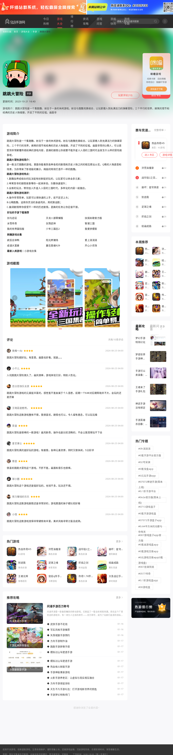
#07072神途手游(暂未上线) (150, 484)
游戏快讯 (113, 21)
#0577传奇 (144, 573)
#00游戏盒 (144, 587)
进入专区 (149, 154)
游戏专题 (127, 21)
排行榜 (72, 21)
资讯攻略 (86, 21)
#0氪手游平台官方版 (149, 455)
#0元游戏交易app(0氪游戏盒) (150, 560)
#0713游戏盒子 (147, 506)
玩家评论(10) (125, 95)
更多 (118, 541)
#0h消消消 (144, 448)
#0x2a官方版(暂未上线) (149, 500)
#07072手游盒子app (150, 520)
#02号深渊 (144, 462)
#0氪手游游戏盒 (147, 513)
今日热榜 (46, 21)
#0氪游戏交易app (148, 551)
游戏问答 (99, 21)
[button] (115, 298)
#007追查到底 (146, 566)
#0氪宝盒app (145, 468)
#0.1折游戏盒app (148, 580)
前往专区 (156, 95)
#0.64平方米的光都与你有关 (150, 529)
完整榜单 (159, 130)
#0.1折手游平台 (147, 491)
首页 (16, 32)
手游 (35, 32)
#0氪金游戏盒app (148, 544)
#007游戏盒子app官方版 (149, 538)
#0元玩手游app (147, 475)
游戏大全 (60, 21)
